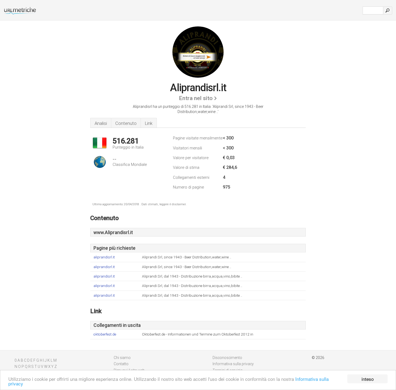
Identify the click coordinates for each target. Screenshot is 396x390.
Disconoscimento (227, 357)
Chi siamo (122, 357)
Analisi (101, 123)
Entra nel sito (196, 98)
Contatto (121, 364)
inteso (368, 378)
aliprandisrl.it (104, 257)
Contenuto (126, 123)
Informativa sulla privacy (233, 364)
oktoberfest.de (104, 334)
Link (148, 123)
